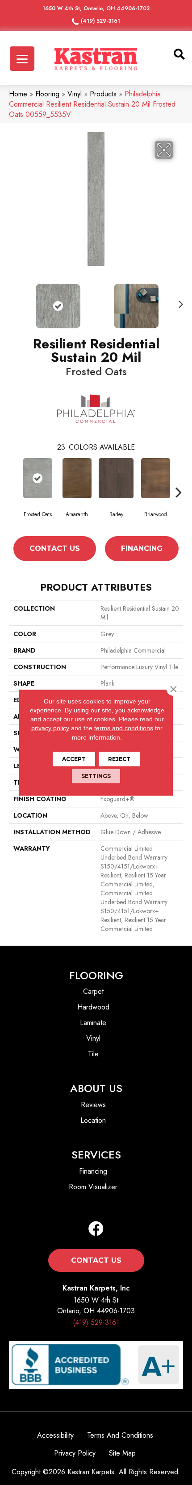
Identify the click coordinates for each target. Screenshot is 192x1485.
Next (178, 301)
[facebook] (96, 1229)
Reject (119, 759)
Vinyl (74, 94)
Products (103, 94)
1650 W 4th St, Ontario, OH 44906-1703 (96, 8)
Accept (74, 759)
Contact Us (54, 548)
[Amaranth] (76, 478)
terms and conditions (123, 728)
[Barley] (116, 478)
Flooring (47, 94)
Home (18, 94)
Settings (96, 776)
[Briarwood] (155, 478)
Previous (13, 301)
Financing (142, 548)
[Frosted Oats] (37, 478)
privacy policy (50, 728)
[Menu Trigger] (22, 58)
